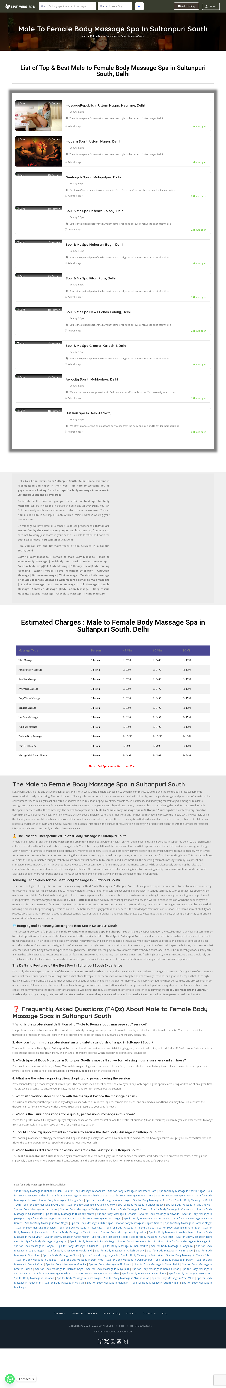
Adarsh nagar (75, 126)
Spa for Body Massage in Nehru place (170, 1250)
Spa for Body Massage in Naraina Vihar (155, 1269)
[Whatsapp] (10, 1379)
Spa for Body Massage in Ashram (53, 1273)
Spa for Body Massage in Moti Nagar (46, 1223)
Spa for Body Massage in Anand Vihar (97, 1273)
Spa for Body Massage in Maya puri (107, 1269)
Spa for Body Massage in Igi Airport (46, 1241)
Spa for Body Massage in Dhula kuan (152, 1236)
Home (83, 35)
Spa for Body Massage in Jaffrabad (34, 1278)
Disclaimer (60, 1313)
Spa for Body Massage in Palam (174, 1259)
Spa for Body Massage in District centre (51, 1218)
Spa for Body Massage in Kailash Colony (119, 1250)
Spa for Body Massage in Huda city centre (69, 1213)
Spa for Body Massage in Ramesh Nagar (188, 1223)
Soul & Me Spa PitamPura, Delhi (90, 278)
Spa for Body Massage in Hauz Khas (35, 1209)
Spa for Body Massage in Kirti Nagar (92, 1223)
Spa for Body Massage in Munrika (66, 1264)
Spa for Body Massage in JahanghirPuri (60, 1200)
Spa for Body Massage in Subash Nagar (147, 1218)
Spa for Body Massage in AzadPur (152, 1200)
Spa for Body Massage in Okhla (61, 1255)
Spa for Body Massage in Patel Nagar (82, 1227)
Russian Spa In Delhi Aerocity (89, 413)
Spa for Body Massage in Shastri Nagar (182, 1191)
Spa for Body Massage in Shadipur (36, 1227)
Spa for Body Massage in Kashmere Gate (132, 1191)
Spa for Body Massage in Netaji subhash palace (79, 1195)
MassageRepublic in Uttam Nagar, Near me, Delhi (105, 105)
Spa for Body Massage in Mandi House (75, 1232)
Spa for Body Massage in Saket (129, 1209)
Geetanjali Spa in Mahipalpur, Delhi (93, 177)
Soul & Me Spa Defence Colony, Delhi (95, 211)
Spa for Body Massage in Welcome (189, 1273)
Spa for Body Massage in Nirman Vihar (126, 1278)
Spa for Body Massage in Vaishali (64, 1282)
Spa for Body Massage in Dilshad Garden (38, 1191)
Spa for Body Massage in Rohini (175, 1195)
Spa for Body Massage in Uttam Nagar (156, 1282)
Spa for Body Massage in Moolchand (69, 1250)
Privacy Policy (111, 1313)
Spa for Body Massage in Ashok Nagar (66, 1236)
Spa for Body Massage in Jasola (100, 1255)
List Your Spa (124, 1331)
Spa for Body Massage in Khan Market (125, 1246)
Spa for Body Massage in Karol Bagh (178, 1227)
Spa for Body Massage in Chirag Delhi (156, 1264)
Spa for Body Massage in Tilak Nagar (99, 1218)
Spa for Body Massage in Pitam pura (131, 1195)
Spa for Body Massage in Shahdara (85, 1191)
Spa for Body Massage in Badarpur (36, 1259)
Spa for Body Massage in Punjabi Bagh (92, 1241)
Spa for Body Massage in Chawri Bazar (140, 1204)
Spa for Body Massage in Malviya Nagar (83, 1209)
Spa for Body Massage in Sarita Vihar (142, 1255)
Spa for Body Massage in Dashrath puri (129, 1259)
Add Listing (188, 6)
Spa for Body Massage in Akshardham (171, 1232)
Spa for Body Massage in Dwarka (116, 1213)
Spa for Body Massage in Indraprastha (123, 1232)
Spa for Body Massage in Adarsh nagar (108, 1200)
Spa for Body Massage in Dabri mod (82, 1259)
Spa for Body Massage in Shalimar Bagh (59, 1269)
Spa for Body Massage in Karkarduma (144, 1273)
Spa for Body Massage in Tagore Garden (138, 1223)
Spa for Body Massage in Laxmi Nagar (79, 1278)
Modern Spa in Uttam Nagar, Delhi (93, 141)
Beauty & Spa (77, 111)
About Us (131, 1313)
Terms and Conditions (84, 1313)
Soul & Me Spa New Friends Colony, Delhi (98, 312)
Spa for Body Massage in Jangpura (172, 1246)
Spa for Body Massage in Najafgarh (108, 1282)
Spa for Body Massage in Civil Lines (44, 1204)
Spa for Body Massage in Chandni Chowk (91, 1204)
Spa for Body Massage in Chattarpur (172, 1209)
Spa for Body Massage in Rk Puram (110, 1264)
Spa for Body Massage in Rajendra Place (130, 1227)
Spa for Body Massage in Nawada (159, 1213)
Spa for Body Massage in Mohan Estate (189, 1255)
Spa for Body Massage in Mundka (78, 1246)
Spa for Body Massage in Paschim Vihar (140, 1241)
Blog (164, 1313)
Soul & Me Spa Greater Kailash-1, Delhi (96, 345)
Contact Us (149, 1313)
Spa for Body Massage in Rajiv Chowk (188, 1204)
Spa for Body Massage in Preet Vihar (173, 1278)
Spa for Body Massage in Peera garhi (188, 1241)
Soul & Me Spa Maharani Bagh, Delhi (94, 244)
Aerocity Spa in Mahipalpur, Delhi (92, 379)
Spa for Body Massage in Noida (110, 1236)
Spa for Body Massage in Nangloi (34, 1246)
